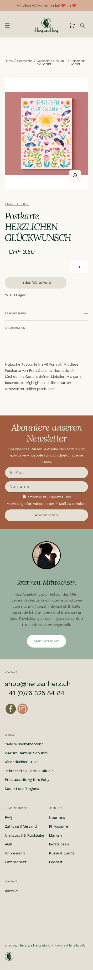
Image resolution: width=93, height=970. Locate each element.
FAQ (8, 817)
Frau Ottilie (17, 204)
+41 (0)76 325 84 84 (34, 693)
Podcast (55, 862)
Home (9, 61)
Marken (55, 835)
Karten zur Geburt (78, 62)
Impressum (15, 853)
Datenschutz (15, 862)
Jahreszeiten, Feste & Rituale (29, 771)
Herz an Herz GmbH (35, 945)
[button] (7, 25)
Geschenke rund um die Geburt (50, 62)
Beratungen (59, 844)
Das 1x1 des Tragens (22, 788)
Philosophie (58, 826)
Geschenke (24, 61)
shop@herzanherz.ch (38, 684)
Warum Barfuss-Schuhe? (26, 753)
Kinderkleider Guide (22, 762)
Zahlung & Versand (21, 826)
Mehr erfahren (47, 641)
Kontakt (11, 891)
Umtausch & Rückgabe (24, 835)
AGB (8, 844)
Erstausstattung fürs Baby (27, 779)
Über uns (57, 817)
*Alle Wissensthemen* (24, 744)
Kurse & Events (61, 853)
